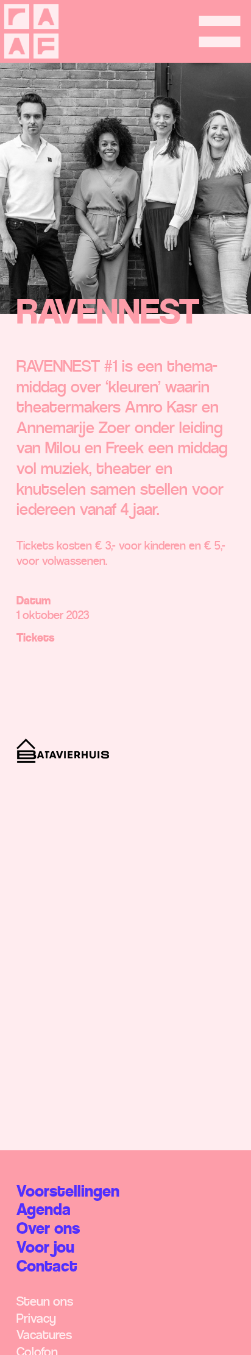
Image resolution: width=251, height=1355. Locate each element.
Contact (46, 1266)
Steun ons (44, 1301)
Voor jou (45, 1247)
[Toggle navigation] (219, 31)
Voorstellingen (67, 1191)
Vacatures (44, 1335)
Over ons (48, 1228)
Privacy (36, 1318)
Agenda (43, 1209)
